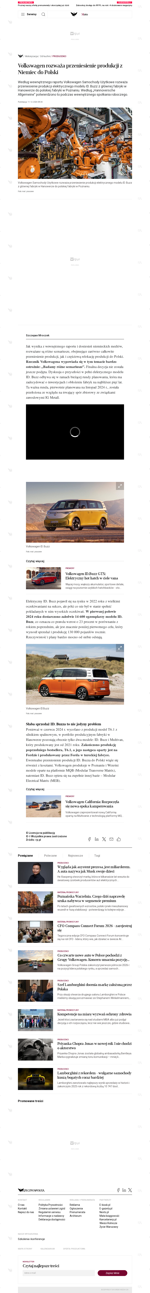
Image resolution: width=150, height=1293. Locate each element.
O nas (21, 1204)
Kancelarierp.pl (108, 1219)
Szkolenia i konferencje (31, 1239)
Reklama (75, 1204)
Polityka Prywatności (51, 1204)
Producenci (59, 56)
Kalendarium (48, 1249)
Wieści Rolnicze (108, 1223)
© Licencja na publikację (40, 832)
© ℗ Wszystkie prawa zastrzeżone (46, 836)
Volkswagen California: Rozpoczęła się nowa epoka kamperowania (92, 804)
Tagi (97, 855)
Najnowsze (75, 855)
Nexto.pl (104, 1212)
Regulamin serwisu (50, 1212)
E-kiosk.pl (105, 1204)
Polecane (50, 855)
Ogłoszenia (76, 1208)
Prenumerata (77, 1212)
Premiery (69, 568)
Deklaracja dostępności (52, 1219)
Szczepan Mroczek (37, 335)
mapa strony (25, 1249)
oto (85, 14)
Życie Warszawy (109, 1226)
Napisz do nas (26, 1212)
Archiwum (76, 1215)
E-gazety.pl (106, 1208)
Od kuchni (45, 56)
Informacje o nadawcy (51, 1215)
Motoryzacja (31, 56)
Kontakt (22, 1208)
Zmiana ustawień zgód (52, 1208)
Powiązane (25, 855)
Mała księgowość (109, 1215)
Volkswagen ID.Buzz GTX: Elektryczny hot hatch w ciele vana (91, 576)
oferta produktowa (74, 1249)
